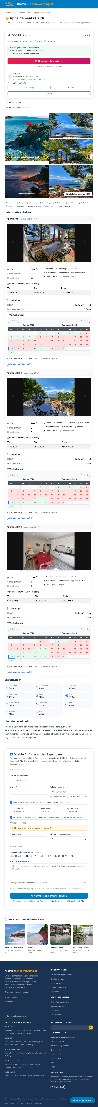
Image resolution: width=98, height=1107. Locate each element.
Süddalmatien (19, 12)
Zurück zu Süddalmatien (18, 107)
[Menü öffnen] (90, 4)
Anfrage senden (84, 1100)
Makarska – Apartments (60, 1046)
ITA (35, 856)
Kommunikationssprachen (25, 852)
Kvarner (9, 1038)
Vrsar (29, 1033)
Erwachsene (16, 834)
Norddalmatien (12, 1049)
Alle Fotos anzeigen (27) (79, 194)
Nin (13, 1053)
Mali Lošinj (27, 1042)
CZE (20, 856)
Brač (17, 1064)
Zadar (13, 1056)
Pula (6, 1033)
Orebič (37, 1075)
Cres (6, 1042)
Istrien (8, 1027)
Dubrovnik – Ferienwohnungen (63, 1037)
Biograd (8, 1053)
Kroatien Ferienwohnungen (17, 992)
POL (72, 856)
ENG (27, 856)
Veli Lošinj (29, 1045)
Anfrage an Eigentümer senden (50, 896)
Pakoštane (20, 1053)
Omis (29, 12)
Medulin (29, 1030)
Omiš (41, 1064)
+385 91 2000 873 (18, 83)
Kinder (60, 834)
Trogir (19, 1067)
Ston (6, 1078)
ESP (41, 856)
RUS (56, 856)
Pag (26, 1053)
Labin (23, 1030)
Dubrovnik (10, 1072)
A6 (24, 41)
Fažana (16, 1030)
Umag (23, 1033)
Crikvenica (14, 1042)
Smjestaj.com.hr (57, 1015)
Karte (50, 93)
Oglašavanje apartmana (16, 1016)
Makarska (34, 1064)
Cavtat (7, 1075)
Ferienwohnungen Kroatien (61, 975)
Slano (43, 1075)
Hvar (27, 1064)
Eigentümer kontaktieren (50, 61)
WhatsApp (30, 87)
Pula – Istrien (56, 1058)
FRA (49, 856)
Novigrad (36, 1030)
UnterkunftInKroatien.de (60, 1006)
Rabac (11, 1033)
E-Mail (13, 787)
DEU (12, 856)
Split (14, 1067)
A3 (31, 41)
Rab (22, 1045)
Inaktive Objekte (13, 998)
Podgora (8, 1067)
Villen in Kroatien (57, 991)
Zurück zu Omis (14, 103)
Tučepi (25, 1067)
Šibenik (32, 1053)
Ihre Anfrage (19, 861)
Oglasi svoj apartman (33, 1103)
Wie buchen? (59, 1087)
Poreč (44, 1030)
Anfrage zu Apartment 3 (21, 672)
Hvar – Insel (55, 1050)
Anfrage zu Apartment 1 (20, 364)
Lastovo (30, 1075)
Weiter (84, 321)
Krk (20, 1042)
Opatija (17, 1045)
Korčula (23, 1075)
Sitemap (20, 1103)
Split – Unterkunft (57, 1041)
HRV (64, 856)
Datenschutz (9, 1103)
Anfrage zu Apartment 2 (21, 518)
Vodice (7, 1056)
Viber (72, 87)
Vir (45, 1053)
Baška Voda (9, 1064)
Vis (30, 1067)
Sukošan (39, 1053)
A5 (27, 41)
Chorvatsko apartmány (60, 1002)
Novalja (35, 1042)
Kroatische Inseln (57, 979)
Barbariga (8, 1030)
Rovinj (17, 1033)
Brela (22, 1064)
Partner (10, 1002)
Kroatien (8, 12)
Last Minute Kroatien (59, 987)
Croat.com (55, 1010)
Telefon (57, 787)
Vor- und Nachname (19, 775)
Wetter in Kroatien (58, 983)
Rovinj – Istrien (56, 1054)
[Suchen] (91, 1027)
